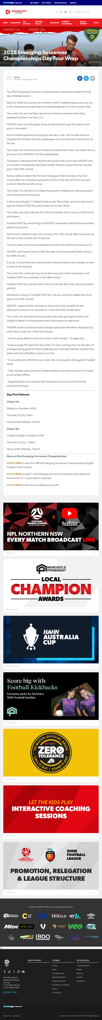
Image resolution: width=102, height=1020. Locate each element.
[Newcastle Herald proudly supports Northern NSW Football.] (59, 916)
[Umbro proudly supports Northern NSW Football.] (91, 916)
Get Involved (26, 23)
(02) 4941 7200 (10, 992)
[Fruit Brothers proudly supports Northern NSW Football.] (27, 937)
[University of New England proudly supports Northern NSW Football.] (27, 926)
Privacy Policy (7, 1016)
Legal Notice (16, 1016)
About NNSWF (83, 23)
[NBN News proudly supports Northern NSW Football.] (43, 916)
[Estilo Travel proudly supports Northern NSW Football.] (91, 937)
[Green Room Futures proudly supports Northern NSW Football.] (91, 926)
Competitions (16, 23)
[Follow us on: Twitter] (74, 12)
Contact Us (56, 993)
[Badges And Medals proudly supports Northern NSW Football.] (59, 926)
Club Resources (58, 981)
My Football (34, 3)
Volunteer (80, 981)
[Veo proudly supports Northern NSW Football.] (75, 926)
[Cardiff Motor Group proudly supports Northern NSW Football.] (27, 916)
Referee (79, 973)
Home (54, 966)
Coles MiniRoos (83, 966)
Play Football (46, 3)
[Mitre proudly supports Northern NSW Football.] (11, 926)
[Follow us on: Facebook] (56, 12)
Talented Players (38, 23)
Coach (79, 977)
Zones (96, 23)
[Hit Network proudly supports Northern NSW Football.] (75, 916)
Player (79, 969)
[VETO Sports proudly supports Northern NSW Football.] (43, 926)
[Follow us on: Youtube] (65, 12)
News (5, 23)
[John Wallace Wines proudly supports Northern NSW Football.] (59, 937)
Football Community (67, 23)
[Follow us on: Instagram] (61, 12)
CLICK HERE (14, 463)
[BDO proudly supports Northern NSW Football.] (43, 937)
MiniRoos (73, 3)
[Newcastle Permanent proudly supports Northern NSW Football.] (11, 916)
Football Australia (60, 3)
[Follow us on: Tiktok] (70, 12)
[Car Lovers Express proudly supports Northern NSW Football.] (75, 937)
